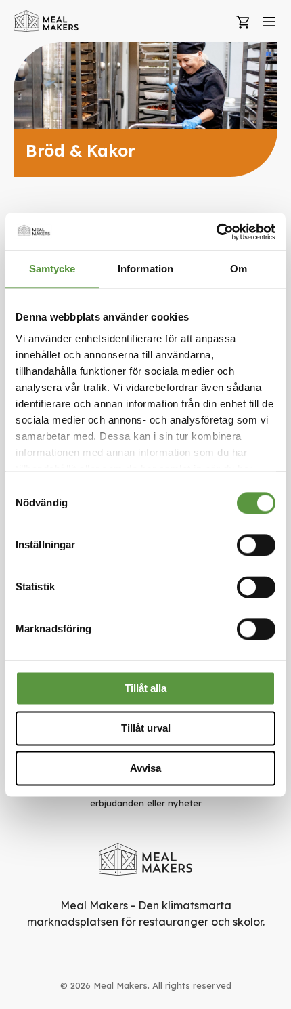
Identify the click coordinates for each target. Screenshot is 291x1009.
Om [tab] (238, 268)
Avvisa (145, 768)
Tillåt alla (145, 688)
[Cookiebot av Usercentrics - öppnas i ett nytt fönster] (216, 232)
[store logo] (46, 21)
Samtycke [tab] (52, 268)
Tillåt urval (146, 728)
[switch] (256, 545)
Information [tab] (145, 268)
